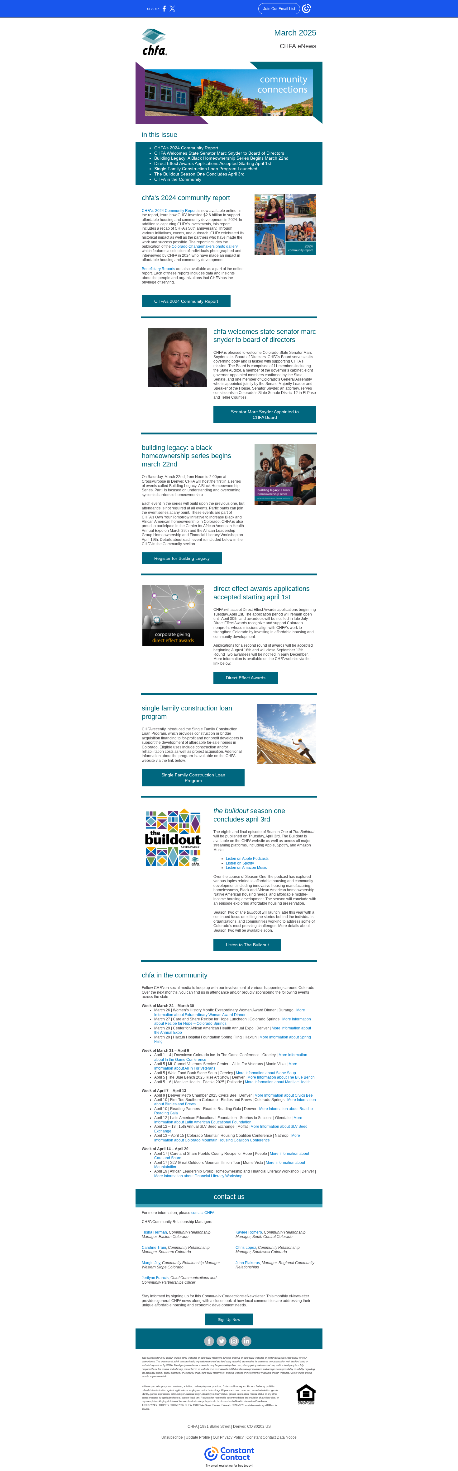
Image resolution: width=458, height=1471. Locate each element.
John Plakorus (248, 1263)
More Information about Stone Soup (266, 1073)
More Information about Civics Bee (284, 1095)
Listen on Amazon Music (246, 867)
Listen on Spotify (240, 863)
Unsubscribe (172, 1437)
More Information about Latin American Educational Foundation (228, 1120)
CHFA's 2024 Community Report (169, 210)
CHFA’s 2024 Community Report (186, 301)
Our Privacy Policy (228, 1437)
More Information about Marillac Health (278, 1082)
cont (194, 1213)
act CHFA (206, 1213)
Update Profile (198, 1437)
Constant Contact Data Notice (271, 1437)
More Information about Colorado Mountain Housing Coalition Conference (227, 1137)
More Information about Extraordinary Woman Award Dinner (229, 1012)
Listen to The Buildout (247, 944)
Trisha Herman (154, 1232)
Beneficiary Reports (158, 269)
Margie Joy (151, 1263)
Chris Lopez (246, 1247)
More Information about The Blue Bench (281, 1077)
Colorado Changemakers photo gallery (204, 246)
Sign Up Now (229, 1320)
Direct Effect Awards (245, 677)
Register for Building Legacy (182, 558)
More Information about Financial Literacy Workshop (198, 1176)
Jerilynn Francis (155, 1278)
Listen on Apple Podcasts (247, 858)
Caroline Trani (154, 1247)
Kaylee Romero (249, 1232)
